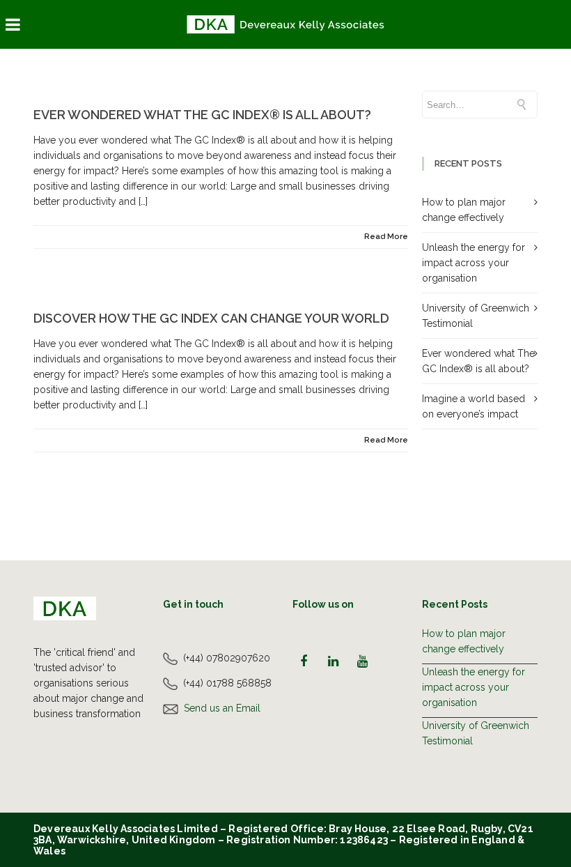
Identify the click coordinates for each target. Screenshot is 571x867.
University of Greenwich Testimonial (475, 733)
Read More (386, 236)
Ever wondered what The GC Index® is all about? (202, 114)
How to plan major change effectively (464, 641)
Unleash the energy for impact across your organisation (473, 263)
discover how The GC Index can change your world (211, 318)
